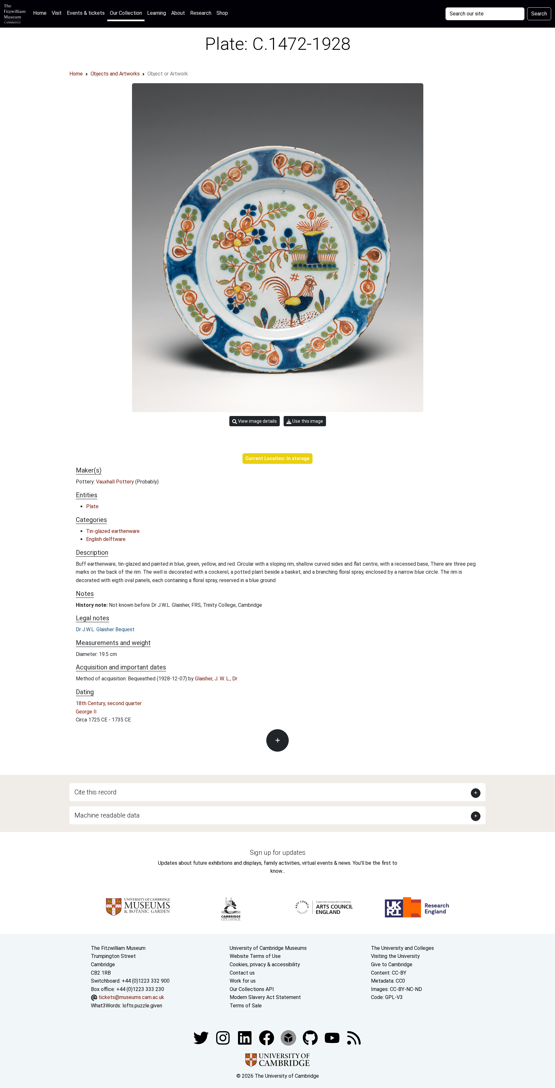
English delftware (106, 539)
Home (41, 13)
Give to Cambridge (391, 964)
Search (539, 14)
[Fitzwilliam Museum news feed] (354, 1038)
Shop (222, 13)
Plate (92, 506)
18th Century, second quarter (109, 703)
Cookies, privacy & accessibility (265, 964)
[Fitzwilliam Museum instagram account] (223, 1038)
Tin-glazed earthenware (113, 531)
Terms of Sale (246, 1006)
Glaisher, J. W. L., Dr (216, 679)
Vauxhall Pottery (115, 482)
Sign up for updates (277, 852)
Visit (57, 13)
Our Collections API (252, 989)
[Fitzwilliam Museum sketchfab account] (289, 1038)
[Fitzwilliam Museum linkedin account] (267, 1038)
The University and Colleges (402, 948)
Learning (156, 13)
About (178, 13)
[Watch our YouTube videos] (333, 1038)
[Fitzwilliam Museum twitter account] (202, 1038)
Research (200, 13)
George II (86, 712)
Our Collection (126, 13)
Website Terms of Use (255, 956)
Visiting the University (395, 956)
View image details (257, 421)
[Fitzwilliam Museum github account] (311, 1038)
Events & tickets (86, 13)
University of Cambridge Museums (268, 948)
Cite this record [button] (96, 792)
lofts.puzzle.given (142, 1006)
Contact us (242, 973)
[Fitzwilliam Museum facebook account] (245, 1038)
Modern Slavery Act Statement (265, 997)
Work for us (243, 981)
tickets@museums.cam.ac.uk (131, 997)
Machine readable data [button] (107, 815)
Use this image (307, 421)
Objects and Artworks (115, 74)
